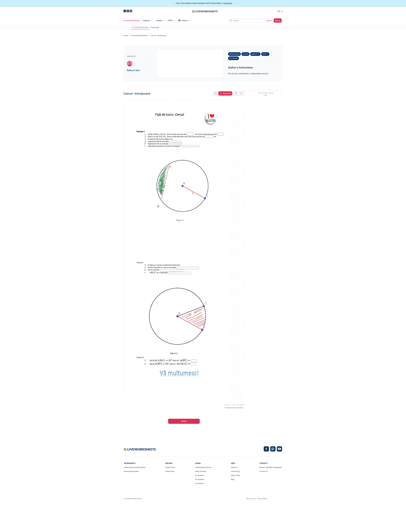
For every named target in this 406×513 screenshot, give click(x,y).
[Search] (231, 20)
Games (184, 20)
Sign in (269, 20)
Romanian (233, 58)
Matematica (234, 54)
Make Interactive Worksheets (134, 467)
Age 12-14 (255, 54)
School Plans (170, 471)
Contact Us (263, 471)
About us (234, 467)
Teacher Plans (170, 467)
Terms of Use (250, 498)
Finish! (184, 421)
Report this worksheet (235, 408)
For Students (199, 479)
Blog (232, 479)
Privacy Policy (262, 498)
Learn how (228, 3)
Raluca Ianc (133, 70)
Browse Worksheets (131, 20)
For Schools (199, 483)
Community (235, 471)
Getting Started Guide (203, 467)
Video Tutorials (200, 471)
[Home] (205, 11)
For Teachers (199, 475)
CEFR (170, 20)
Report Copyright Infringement (270, 467)
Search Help (235, 475)
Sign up (278, 20)
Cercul (245, 54)
